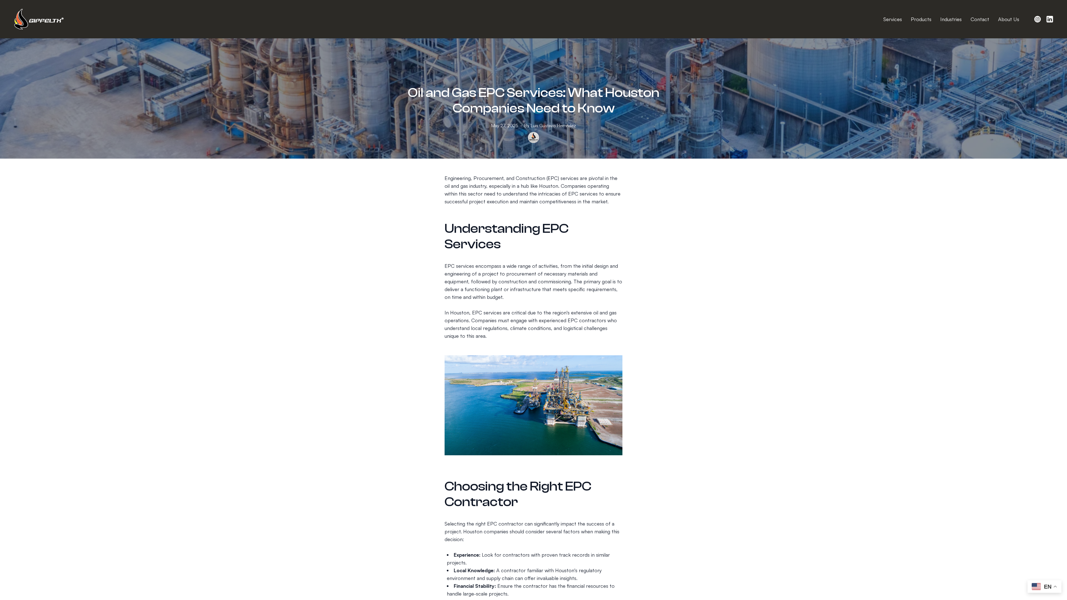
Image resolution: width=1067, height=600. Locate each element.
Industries (951, 19)
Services (892, 19)
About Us (1008, 19)
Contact (980, 19)
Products (921, 19)
